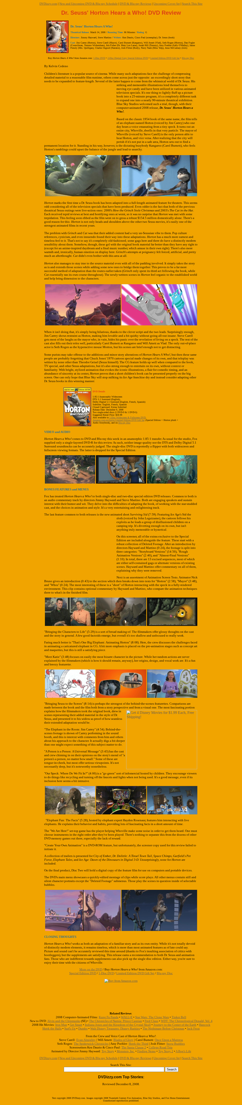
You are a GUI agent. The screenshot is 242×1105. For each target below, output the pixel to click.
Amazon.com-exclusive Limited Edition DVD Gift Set (119, 420)
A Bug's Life (183, 1051)
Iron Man (61, 1024)
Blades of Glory (123, 1040)
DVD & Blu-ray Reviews (135, 3)
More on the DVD (90, 969)
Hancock (204, 1024)
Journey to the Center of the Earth (174, 1024)
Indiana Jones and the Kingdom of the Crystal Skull (118, 1024)
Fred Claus (151, 1021)
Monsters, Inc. (126, 1051)
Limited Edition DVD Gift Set (165, 58)
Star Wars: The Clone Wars (152, 1017)
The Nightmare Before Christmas (163, 1028)
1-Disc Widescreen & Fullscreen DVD (127, 417)
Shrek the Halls (52, 1028)
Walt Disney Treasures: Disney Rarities (115, 1028)
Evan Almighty (86, 1040)
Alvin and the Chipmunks (63, 1021)
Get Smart (76, 1024)
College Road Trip (161, 1047)
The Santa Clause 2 (133, 1047)
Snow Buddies (175, 1043)
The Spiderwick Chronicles (91, 1043)
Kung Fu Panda (108, 1017)
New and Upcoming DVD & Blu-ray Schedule (88, 3)
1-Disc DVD (99, 58)
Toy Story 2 (165, 1051)
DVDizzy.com (48, 3)
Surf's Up (70, 1028)
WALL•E (127, 1017)
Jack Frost (193, 1028)
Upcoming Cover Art (166, 3)
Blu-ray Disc (188, 58)
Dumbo (83, 1028)
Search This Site (192, 3)
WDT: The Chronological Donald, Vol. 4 (186, 1021)
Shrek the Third (138, 1043)
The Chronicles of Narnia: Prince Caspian (115, 1021)
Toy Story (108, 1051)
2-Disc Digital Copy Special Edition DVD (128, 58)
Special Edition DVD (82, 973)
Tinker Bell (179, 1017)
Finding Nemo (146, 1051)
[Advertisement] (80, 113)
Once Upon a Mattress (169, 1040)
